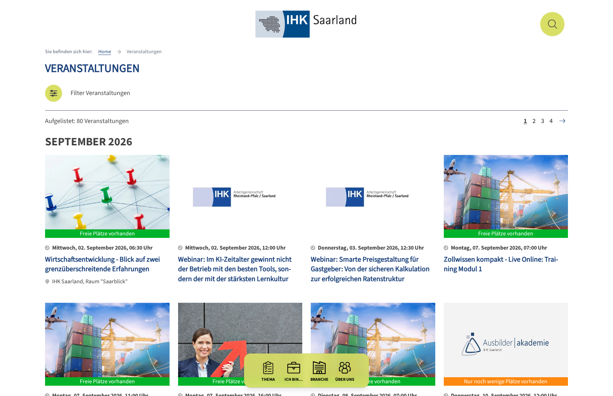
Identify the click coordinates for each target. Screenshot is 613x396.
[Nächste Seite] (562, 121)
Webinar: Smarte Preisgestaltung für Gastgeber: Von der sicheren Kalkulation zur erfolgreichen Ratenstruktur (370, 269)
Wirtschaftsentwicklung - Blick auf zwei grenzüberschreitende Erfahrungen (102, 264)
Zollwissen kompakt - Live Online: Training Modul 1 (501, 264)
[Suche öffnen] (552, 24)
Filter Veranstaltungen (100, 93)
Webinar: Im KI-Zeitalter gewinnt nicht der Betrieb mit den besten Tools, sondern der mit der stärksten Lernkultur (235, 269)
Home (104, 51)
